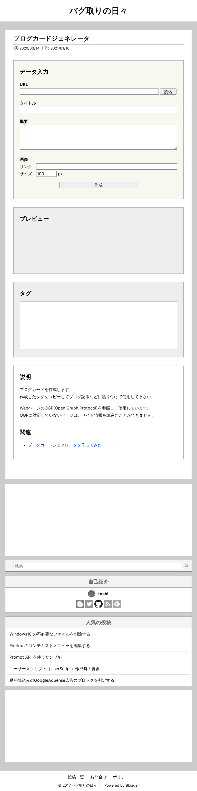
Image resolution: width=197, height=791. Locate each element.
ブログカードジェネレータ (51, 38)
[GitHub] (98, 606)
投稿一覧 (76, 777)
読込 (168, 91)
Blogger (132, 785)
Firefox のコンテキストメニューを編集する (49, 645)
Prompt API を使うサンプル (35, 657)
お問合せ (98, 777)
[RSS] (107, 606)
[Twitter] (89, 606)
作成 (98, 185)
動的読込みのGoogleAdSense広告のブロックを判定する (61, 680)
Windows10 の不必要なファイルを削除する (49, 634)
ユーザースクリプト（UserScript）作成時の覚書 (54, 668)
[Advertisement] (98, 520)
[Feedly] (117, 606)
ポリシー (121, 777)
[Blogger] (80, 606)
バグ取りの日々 (98, 11)
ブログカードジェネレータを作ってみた (65, 444)
